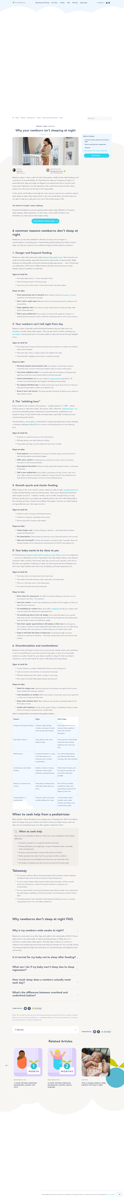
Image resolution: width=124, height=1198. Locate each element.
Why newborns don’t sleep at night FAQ (96, 151)
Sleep (17, 118)
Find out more (111, 1194)
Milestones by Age (20, 1080)
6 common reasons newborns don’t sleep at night (97, 140)
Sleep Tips (51, 126)
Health (39, 118)
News (61, 118)
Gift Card (75, 2)
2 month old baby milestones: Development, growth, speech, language (60, 1085)
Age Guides (83, 2)
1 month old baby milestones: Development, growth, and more (25, 1085)
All (13, 118)
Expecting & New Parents (50, 118)
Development (31, 118)
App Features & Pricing (42, 2)
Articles (62, 2)
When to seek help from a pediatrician (95, 144)
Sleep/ (45, 126)
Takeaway (87, 147)
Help (68, 2)
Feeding (22, 118)
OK (120, 1194)
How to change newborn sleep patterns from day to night (94, 1084)
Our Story (55, 2)
